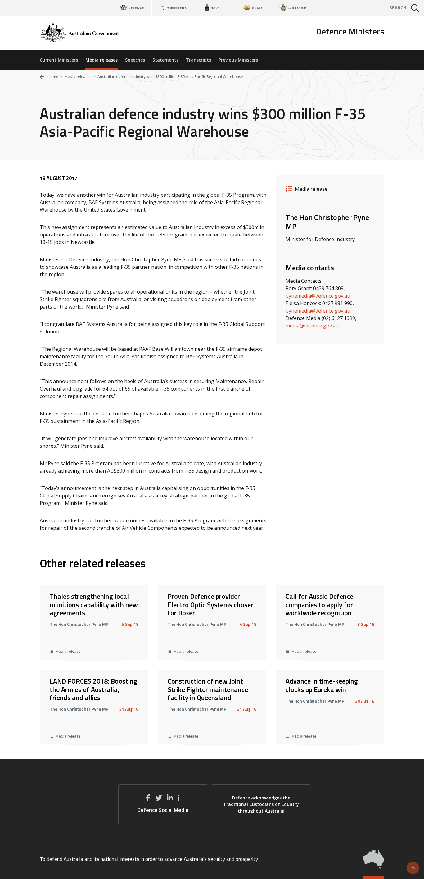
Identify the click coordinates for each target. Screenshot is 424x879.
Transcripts (198, 60)
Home (52, 77)
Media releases (101, 60)
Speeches (135, 60)
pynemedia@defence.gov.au (318, 295)
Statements (165, 60)
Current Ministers (59, 60)
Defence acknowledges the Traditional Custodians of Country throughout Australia (261, 804)
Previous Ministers (238, 60)
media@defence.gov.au (312, 325)
